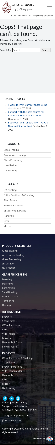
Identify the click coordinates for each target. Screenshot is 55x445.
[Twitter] (11, 398)
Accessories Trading (15, 155)
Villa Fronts (8, 333)
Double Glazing (10, 296)
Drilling (6, 305)
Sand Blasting (9, 292)
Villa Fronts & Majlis (15, 210)
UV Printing (10, 170)
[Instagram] (18, 398)
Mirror (7, 226)
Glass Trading (11, 149)
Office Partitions (11, 325)
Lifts (6, 221)
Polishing (7, 283)
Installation (10, 165)
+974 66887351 (21, 15)
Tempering (8, 300)
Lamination (8, 288)
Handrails (9, 215)
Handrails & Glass (12, 342)
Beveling (7, 279)
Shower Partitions (14, 205)
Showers (7, 316)
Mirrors (6, 338)
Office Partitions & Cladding (19, 195)
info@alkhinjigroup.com (43, 15)
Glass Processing (13, 160)
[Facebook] (5, 398)
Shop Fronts (10, 200)
